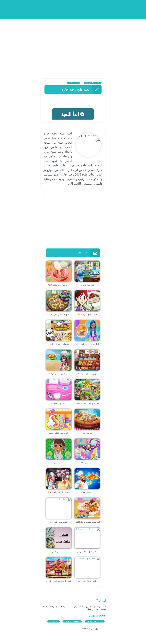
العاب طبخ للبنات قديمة (87, 581)
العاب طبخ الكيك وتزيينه (58, 433)
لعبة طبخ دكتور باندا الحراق (58, 344)
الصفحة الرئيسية (92, 83)
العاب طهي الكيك (87, 463)
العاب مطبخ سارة (90, 314)
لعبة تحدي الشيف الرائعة (58, 374)
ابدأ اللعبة (71, 114)
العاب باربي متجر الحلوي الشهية (58, 581)
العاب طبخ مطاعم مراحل (87, 552)
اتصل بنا (53, 621)
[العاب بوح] (73, 9)
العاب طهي (58, 463)
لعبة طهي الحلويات (58, 403)
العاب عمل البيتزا (59, 552)
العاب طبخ (73, 83)
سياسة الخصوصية (95, 621)
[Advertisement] (73, 45)
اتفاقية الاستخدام (72, 621)
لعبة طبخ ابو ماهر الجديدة (60, 492)
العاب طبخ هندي (87, 492)
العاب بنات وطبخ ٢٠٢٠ (58, 522)
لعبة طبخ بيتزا (87, 433)
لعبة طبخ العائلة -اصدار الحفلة (87, 403)
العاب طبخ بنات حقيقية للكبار (58, 285)
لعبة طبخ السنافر (87, 285)
